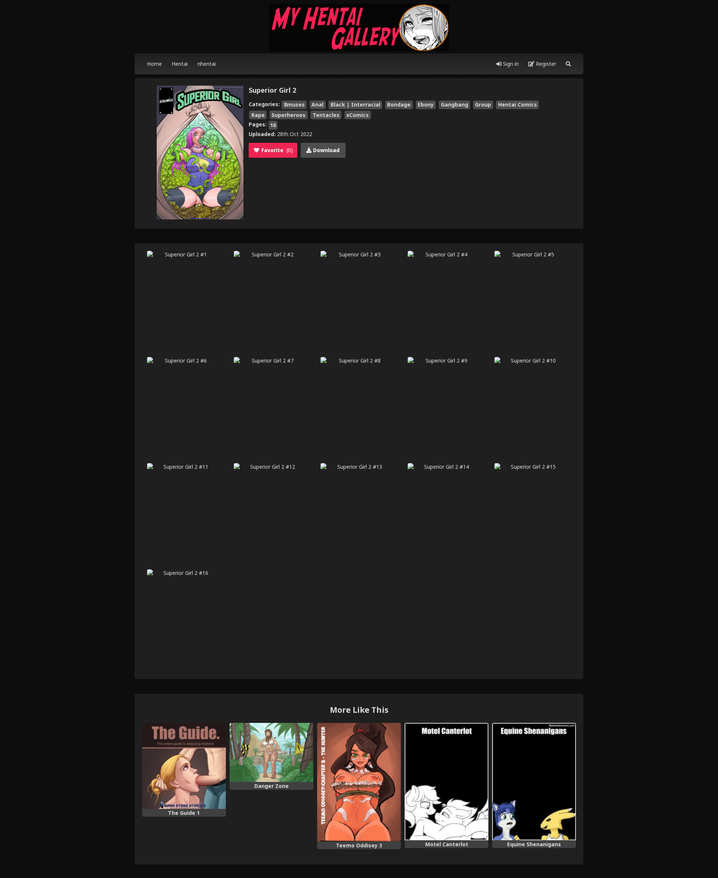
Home (154, 63)
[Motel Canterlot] (446, 781)
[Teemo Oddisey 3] (359, 782)
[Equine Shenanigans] (534, 781)
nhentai (206, 63)
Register (545, 63)
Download (326, 150)
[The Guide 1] (184, 766)
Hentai (180, 63)
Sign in (510, 63)
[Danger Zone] (271, 752)
